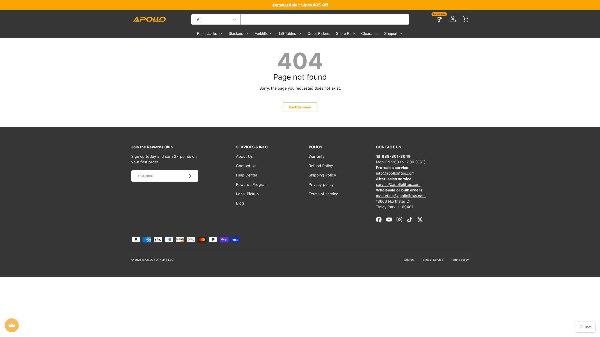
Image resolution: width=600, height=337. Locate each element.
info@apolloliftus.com (395, 173)
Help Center (246, 175)
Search (409, 259)
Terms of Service (432, 259)
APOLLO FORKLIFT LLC (157, 259)
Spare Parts (346, 34)
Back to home (300, 107)
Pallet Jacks (207, 34)
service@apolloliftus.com (398, 184)
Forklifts (261, 34)
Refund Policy (321, 165)
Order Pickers (319, 34)
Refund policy (460, 259)
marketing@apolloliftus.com (401, 195)
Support (390, 34)
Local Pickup (247, 193)
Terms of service (323, 193)
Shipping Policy (322, 175)
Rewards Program (252, 184)
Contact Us (246, 165)
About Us (244, 156)
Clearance (370, 34)
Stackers (236, 34)
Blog (240, 203)
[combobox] (300, 19)
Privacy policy (321, 184)
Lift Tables (287, 34)
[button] (466, 19)
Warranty (317, 156)
